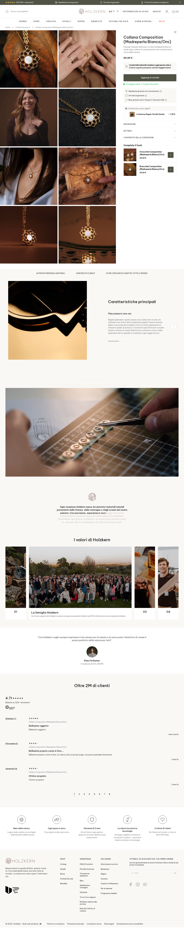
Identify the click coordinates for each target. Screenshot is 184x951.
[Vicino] (180, 2)
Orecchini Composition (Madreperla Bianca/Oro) (152, 153)
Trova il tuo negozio (88, 899)
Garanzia (83, 894)
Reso (82, 883)
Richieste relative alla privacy (88, 905)
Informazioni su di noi (109, 866)
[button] (175, 11)
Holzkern (17, 926)
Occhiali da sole (66, 881)
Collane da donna (23, 27)
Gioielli (63, 871)
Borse (62, 876)
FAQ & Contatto (86, 866)
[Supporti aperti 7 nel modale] (5, 211)
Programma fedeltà (109, 895)
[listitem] (150, 114)
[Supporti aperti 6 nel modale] (64, 153)
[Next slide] (173, 326)
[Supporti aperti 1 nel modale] (5, 36)
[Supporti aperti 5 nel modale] (5, 153)
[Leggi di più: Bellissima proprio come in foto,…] (92, 753)
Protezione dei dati (75, 926)
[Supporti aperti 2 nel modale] (64, 36)
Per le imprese (106, 890)
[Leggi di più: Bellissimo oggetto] (92, 728)
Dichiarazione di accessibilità (130, 926)
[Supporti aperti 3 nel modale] (5, 94)
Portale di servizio (87, 871)
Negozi (157, 12)
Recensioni (105, 871)
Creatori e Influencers (109, 886)
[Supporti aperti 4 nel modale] (64, 94)
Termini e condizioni (55, 926)
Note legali (109, 926)
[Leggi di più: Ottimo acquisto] (92, 778)
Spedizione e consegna (85, 888)
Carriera (104, 881)
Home (7, 27)
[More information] (161, 91)
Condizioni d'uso (94, 926)
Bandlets (63, 886)
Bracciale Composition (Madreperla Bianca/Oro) (152, 167)
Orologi (63, 866)
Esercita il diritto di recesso (87, 912)
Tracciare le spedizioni (84, 877)
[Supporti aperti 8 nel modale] (64, 211)
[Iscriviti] (175, 875)
